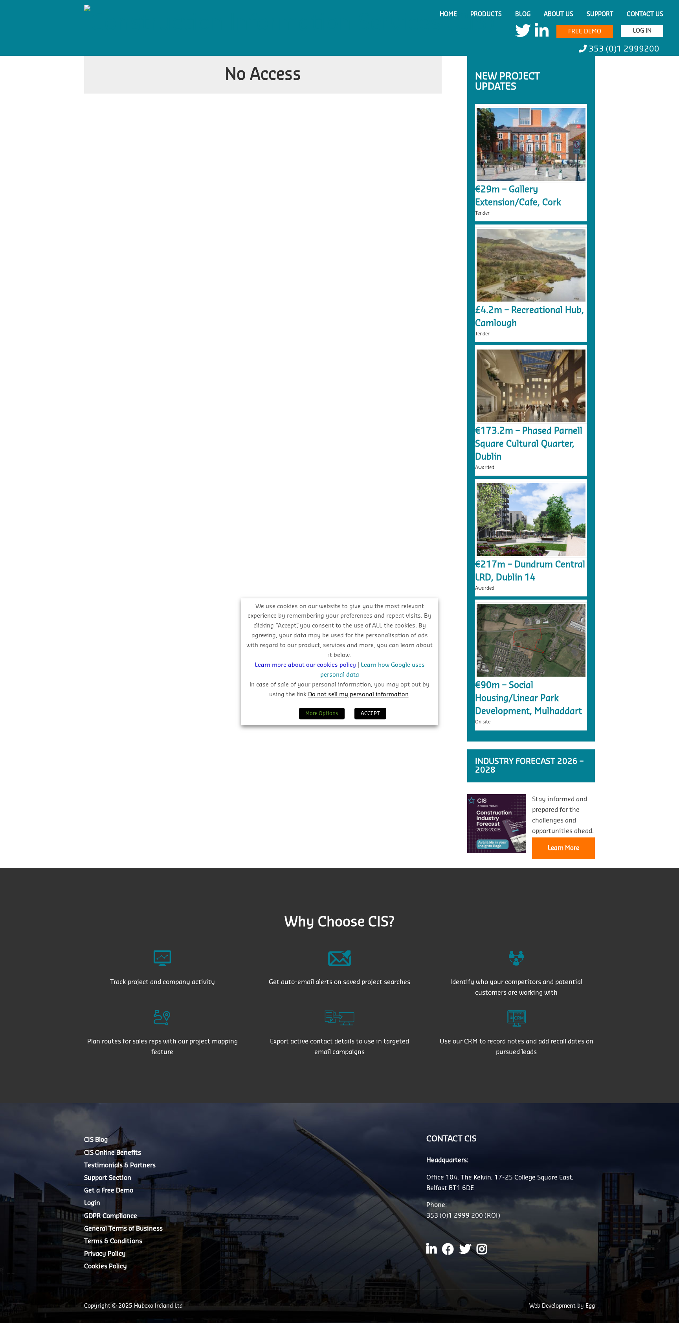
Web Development (553, 1306)
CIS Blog (96, 1140)
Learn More (563, 848)
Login (92, 1203)
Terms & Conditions (113, 1241)
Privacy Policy (105, 1254)
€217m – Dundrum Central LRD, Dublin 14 (530, 571)
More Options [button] (321, 713)
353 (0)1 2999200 (623, 49)
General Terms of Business (123, 1228)
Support (600, 14)
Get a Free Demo (108, 1190)
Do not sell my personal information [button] (358, 694)
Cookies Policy (105, 1266)
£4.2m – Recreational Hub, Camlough (529, 317)
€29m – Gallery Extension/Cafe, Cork (518, 196)
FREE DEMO (584, 32)
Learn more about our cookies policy (306, 665)
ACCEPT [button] (370, 713)
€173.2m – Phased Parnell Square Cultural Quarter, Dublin (528, 444)
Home (448, 14)
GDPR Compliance (110, 1216)
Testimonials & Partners (120, 1165)
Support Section (107, 1178)
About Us (558, 14)
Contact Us (645, 14)
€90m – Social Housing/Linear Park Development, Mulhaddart (528, 698)
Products (486, 14)
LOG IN (642, 31)
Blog (522, 14)
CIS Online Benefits (112, 1153)
